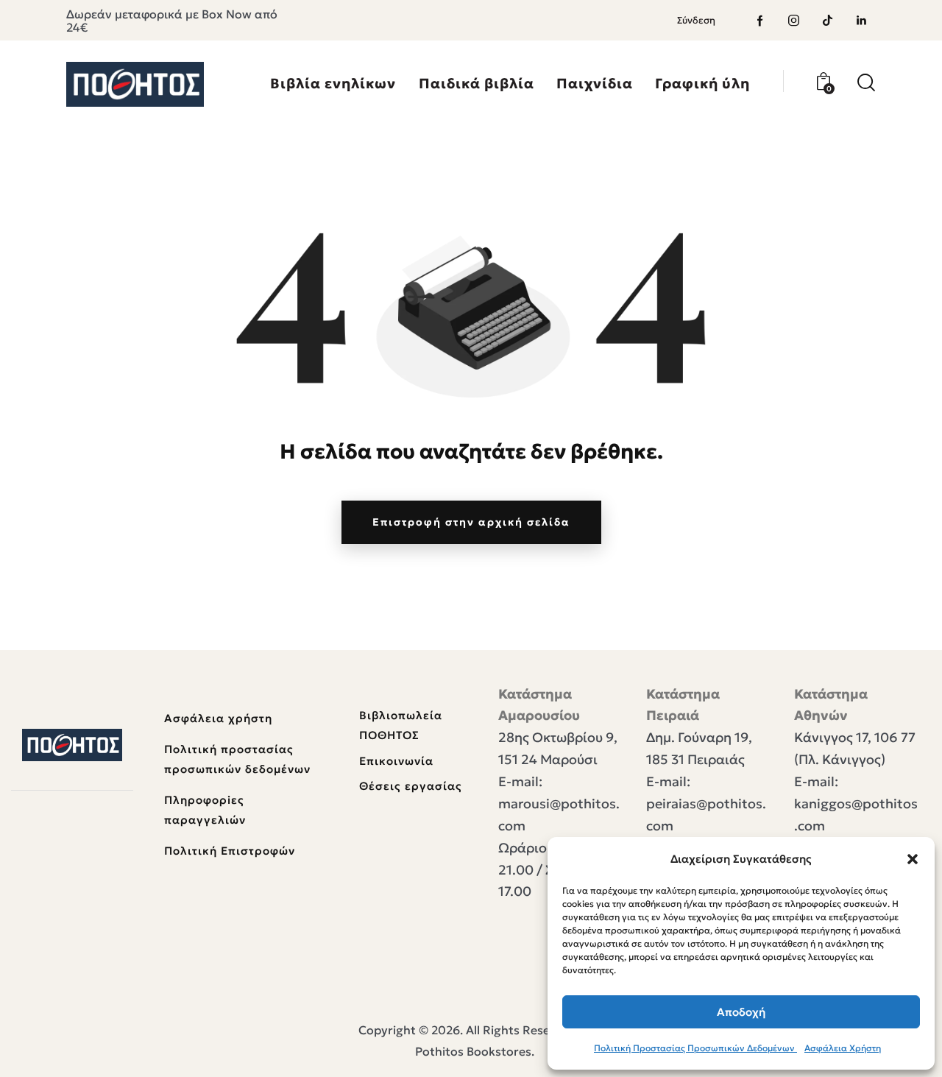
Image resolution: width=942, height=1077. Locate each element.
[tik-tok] (828, 21)
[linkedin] (862, 21)
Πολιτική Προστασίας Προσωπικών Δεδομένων (695, 1047)
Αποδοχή (741, 1012)
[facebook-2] (760, 21)
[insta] (794, 21)
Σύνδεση (696, 20)
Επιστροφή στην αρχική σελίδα (471, 522)
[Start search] (866, 83)
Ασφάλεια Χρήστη (842, 1047)
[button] (912, 859)
